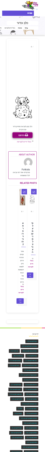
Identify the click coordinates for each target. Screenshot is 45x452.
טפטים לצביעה (32, 397)
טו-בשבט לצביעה (16, 392)
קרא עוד (29, 273)
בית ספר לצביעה (31, 358)
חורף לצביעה (16, 382)
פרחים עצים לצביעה (30, 445)
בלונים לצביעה (15, 358)
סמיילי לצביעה (17, 426)
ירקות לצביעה (32, 406)
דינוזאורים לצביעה (30, 368)
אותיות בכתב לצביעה (29, 349)
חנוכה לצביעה (15, 387)
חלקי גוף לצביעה (31, 387)
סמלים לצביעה (31, 430)
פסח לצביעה (32, 440)
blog (26, 28)
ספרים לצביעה (16, 430)
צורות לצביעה (16, 450)
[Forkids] (30, 5)
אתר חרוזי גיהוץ (23, 232)
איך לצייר (14, 349)
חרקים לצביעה (31, 392)
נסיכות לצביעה (31, 426)
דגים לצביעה (14, 363)
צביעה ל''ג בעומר (31, 450)
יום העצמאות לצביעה (29, 402)
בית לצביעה (18, 353)
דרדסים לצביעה (31, 382)
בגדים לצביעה (32, 353)
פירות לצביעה (17, 435)
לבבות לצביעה (31, 411)
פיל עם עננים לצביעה (32, 236)
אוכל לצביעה (32, 339)
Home (20, 28)
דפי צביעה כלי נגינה (30, 378)
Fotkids (28, 46)
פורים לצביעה (32, 435)
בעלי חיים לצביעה (9, 28)
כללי (20, 406)
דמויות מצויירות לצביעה (28, 373)
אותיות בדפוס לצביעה (29, 344)
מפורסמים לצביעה (30, 421)
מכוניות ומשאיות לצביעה (29, 416)
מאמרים (18, 411)
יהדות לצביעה (17, 397)
